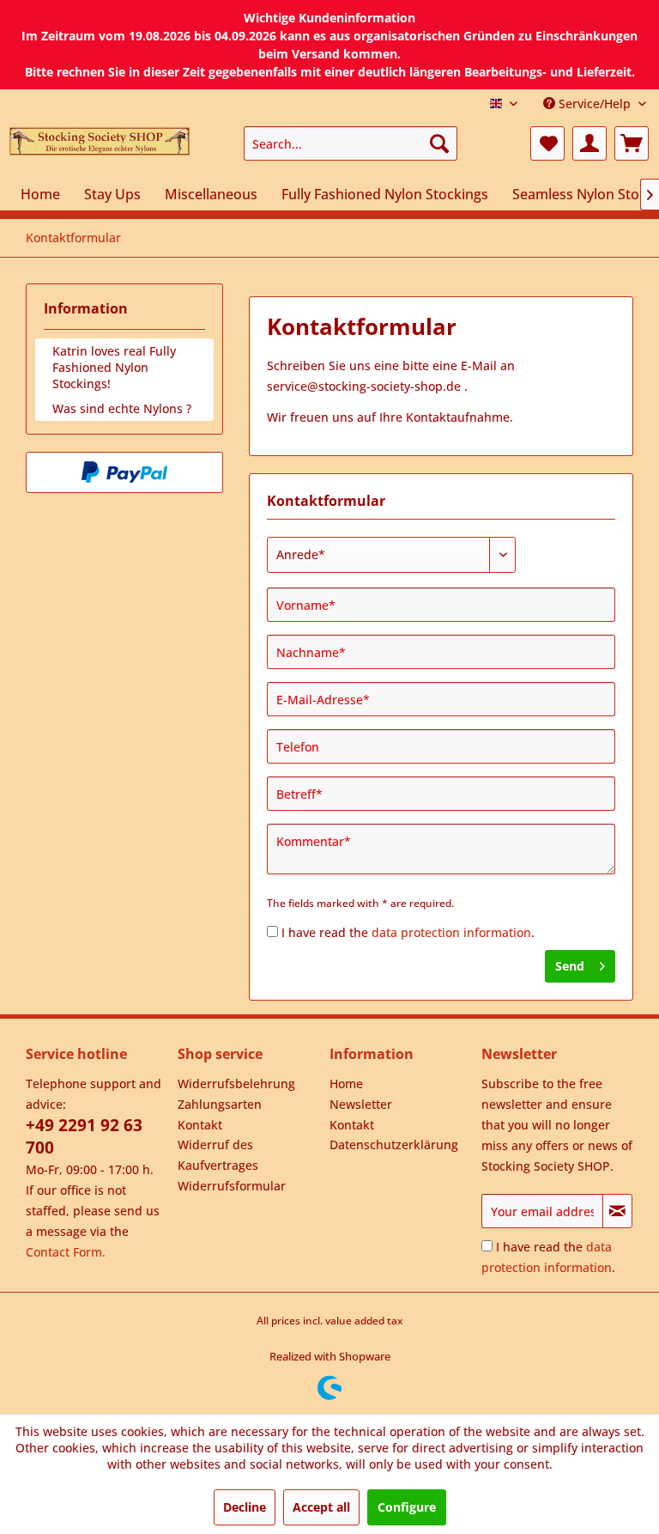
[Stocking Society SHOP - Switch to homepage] (99, 147)
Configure (407, 1507)
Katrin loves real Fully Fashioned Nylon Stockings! (114, 367)
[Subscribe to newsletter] (617, 1211)
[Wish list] (547, 143)
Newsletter (361, 1104)
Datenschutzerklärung (394, 1144)
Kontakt (200, 1125)
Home (346, 1083)
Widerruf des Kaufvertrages (218, 1154)
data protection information (451, 932)
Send (569, 966)
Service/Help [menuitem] (594, 103)
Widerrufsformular (232, 1186)
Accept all (321, 1507)
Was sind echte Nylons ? (121, 408)
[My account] (589, 143)
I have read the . (408, 932)
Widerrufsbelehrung (236, 1083)
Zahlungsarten (220, 1104)
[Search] (439, 143)
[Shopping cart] (631, 143)
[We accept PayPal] (124, 472)
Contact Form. (66, 1252)
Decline (244, 1507)
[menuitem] (351, 143)
